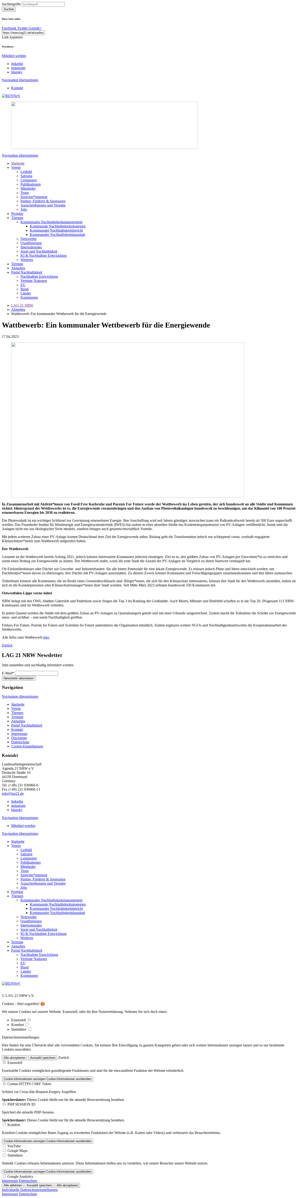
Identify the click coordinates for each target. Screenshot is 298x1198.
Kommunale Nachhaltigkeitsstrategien (58, 226)
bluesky (17, 72)
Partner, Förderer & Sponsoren (42, 201)
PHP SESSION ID (21, 1104)
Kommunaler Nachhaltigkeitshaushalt (57, 235)
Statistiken (19, 1029)
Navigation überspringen (20, 80)
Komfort (18, 1025)
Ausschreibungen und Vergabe (43, 205)
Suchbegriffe (11, 4)
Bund (24, 289)
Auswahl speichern (42, 1057)
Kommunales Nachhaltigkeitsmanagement (51, 222)
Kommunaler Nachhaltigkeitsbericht (56, 230)
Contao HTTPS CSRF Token (29, 1084)
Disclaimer (19, 738)
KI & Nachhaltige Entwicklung (43, 255)
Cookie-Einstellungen (27, 746)
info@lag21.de (13, 793)
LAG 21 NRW (22, 305)
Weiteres (26, 260)
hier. (46, 637)
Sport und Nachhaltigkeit (38, 251)
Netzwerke (28, 239)
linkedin (17, 64)
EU (23, 285)
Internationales (31, 247)
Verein (16, 167)
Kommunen (29, 297)
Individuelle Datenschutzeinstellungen (30, 1190)
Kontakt (17, 88)
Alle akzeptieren (14, 1057)
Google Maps (17, 1151)
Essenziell (19, 1020)
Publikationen (30, 184)
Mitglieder (28, 188)
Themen (17, 218)
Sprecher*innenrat (33, 197)
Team (24, 193)
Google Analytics (20, 1176)
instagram (18, 68)
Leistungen (28, 180)
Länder (25, 293)
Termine (17, 264)
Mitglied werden (14, 56)
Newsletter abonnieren (19, 678)
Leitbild (26, 172)
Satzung (26, 176)
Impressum (19, 734)
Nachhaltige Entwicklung (39, 276)
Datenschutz (20, 742)
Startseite (17, 163)
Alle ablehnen (13, 1185)
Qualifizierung (31, 243)
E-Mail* (8, 673)
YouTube (14, 1146)
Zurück (7, 645)
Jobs (23, 209)
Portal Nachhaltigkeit (26, 272)
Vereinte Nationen (33, 281)
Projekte (17, 214)
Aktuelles (18, 268)
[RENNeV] (11, 96)
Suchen (9, 9)
